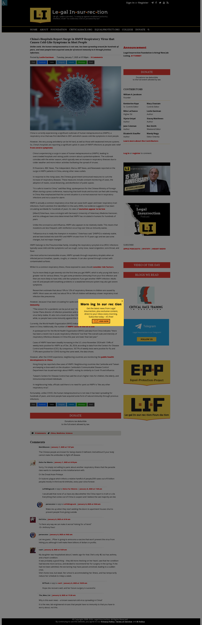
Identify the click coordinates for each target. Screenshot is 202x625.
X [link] (122, 301)
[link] (101, 301)
